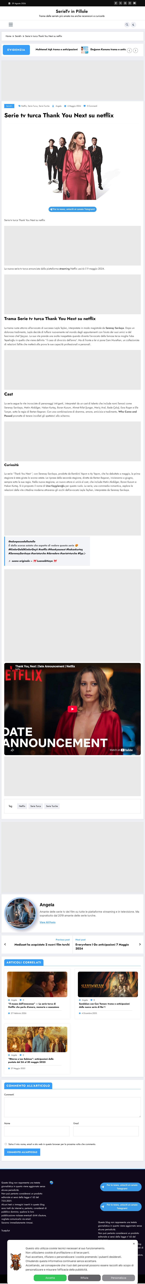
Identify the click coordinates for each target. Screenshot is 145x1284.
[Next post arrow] (140, 944)
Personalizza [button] (118, 1277)
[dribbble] (125, 3)
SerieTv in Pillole (72, 11)
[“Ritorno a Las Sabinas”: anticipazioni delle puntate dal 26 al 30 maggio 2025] (37, 1039)
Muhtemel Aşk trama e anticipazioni (39, 49)
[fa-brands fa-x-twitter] (120, 3)
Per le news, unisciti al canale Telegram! (74, 209)
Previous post (63, 939)
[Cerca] (127, 25)
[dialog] (72, 1262)
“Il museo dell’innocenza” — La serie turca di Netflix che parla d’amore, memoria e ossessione (33, 1005)
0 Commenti (92, 106)
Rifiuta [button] (84, 1277)
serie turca (33, 106)
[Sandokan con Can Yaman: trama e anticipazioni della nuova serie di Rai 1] (108, 984)
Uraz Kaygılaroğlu (55, 486)
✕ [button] (134, 1243)
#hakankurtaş (74, 549)
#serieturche (38, 553)
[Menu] (10, 24)
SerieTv (9, 106)
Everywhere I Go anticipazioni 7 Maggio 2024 (102, 947)
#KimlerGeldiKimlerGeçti (23, 549)
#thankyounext (57, 549)
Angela (58, 106)
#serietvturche (68, 553)
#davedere (53, 553)
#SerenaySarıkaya (19, 553)
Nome (7, 1123)
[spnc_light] (133, 25)
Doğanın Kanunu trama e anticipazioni (95, 49)
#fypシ (82, 553)
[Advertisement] (72, 80)
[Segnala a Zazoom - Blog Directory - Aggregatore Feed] (51, 1182)
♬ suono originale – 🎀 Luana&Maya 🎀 (32, 561)
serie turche (44, 106)
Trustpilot (5, 1230)
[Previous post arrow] (5, 944)
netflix (24, 106)
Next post (80, 939)
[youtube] (134, 3)
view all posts (48, 922)
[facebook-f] (116, 3)
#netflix (43, 549)
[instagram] (130, 3)
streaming (64, 269)
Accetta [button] (50, 1277)
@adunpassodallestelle (21, 541)
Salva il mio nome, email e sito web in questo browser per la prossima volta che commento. (52, 1144)
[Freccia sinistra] (129, 50)
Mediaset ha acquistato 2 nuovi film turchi (42, 945)
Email (76, 1123)
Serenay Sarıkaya (115, 328)
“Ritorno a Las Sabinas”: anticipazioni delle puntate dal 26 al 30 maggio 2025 (31, 1060)
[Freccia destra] (135, 50)
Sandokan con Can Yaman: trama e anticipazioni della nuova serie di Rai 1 (104, 1005)
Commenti (9, 1094)
